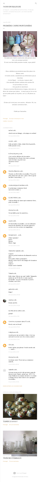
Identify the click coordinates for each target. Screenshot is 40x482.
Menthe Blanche (14, 171)
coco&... (11, 141)
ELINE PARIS (13, 198)
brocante (10, 121)
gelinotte (12, 289)
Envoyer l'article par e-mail (16, 118)
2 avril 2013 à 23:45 (14, 364)
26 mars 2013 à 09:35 (14, 294)
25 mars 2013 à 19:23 (14, 205)
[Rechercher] (36, 3)
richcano (25, 476)
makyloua (12, 332)
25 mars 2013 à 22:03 (14, 268)
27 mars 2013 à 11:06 (14, 339)
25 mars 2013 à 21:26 (14, 245)
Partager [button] (5, 118)
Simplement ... (13, 235)
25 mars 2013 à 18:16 (14, 180)
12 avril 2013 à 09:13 (14, 382)
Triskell (11, 273)
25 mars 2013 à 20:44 (14, 229)
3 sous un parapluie (12, 7)
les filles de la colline (15, 311)
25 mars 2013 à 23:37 (14, 284)
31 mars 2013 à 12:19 (14, 352)
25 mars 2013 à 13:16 (14, 136)
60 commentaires (14, 424)
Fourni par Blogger (21, 473)
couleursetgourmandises (17, 185)
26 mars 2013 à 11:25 (14, 316)
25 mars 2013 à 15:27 (14, 166)
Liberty (11, 300)
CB (10, 345)
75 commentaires (14, 461)
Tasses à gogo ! (10, 421)
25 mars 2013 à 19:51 (14, 215)
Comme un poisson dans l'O (18, 321)
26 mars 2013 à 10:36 (14, 305)
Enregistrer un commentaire (12, 386)
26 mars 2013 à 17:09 (14, 327)
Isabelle (11, 369)
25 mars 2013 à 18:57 (14, 192)
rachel (10, 130)
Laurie (11, 221)
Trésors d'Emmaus (12, 458)
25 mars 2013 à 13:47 (14, 148)
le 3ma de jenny (14, 153)
